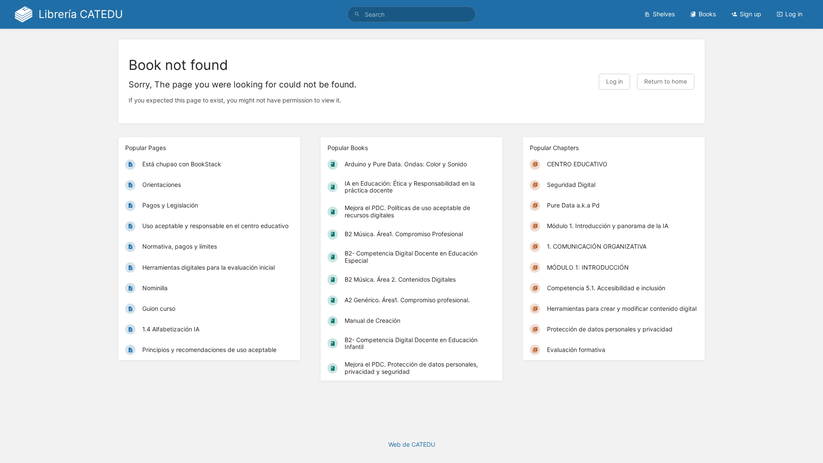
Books (707, 14)
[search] (411, 14)
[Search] (357, 14)
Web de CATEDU (411, 444)
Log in (793, 14)
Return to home (665, 81)
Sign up (750, 14)
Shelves (664, 14)
